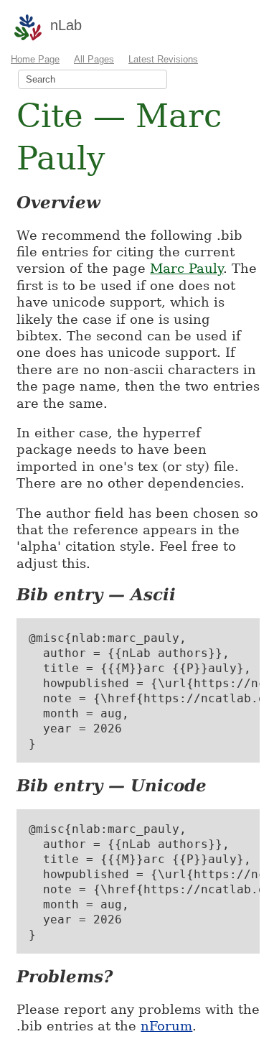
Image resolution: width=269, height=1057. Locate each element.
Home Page (35, 59)
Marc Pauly (186, 268)
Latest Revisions (163, 59)
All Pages (94, 59)
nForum (166, 1025)
